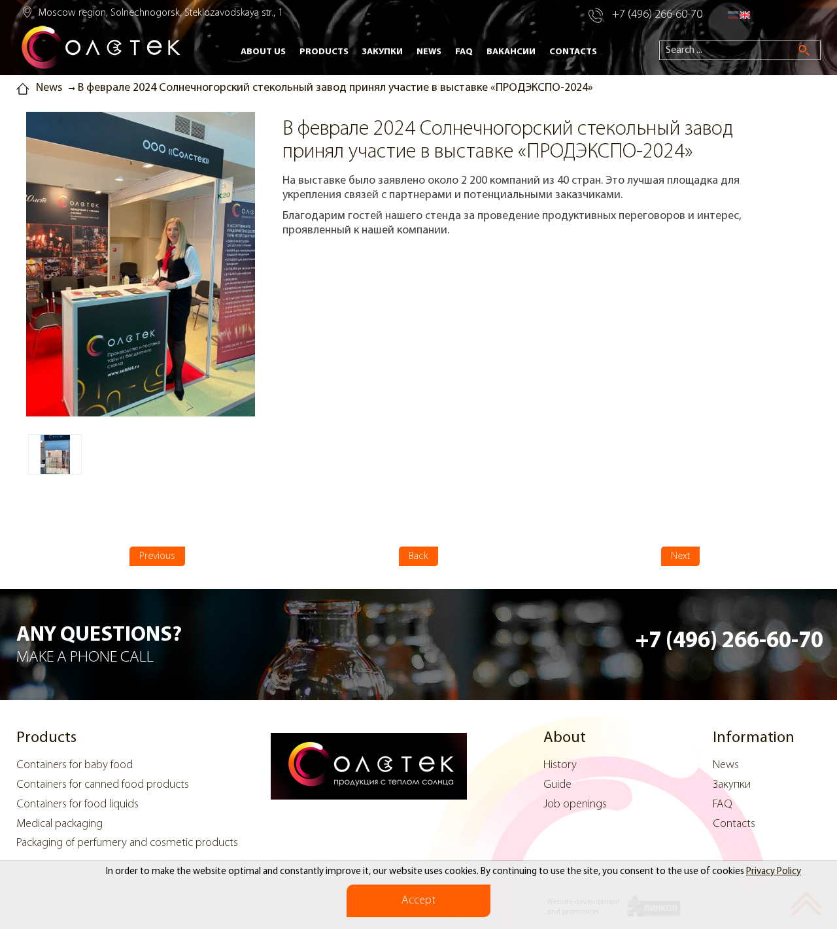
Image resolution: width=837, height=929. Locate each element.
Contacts (573, 52)
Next (680, 556)
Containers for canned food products (102, 785)
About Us (263, 52)
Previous (157, 556)
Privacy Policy (773, 872)
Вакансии (511, 52)
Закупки (382, 52)
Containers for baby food (74, 765)
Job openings (575, 805)
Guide (557, 785)
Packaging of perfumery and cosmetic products (127, 843)
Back (418, 556)
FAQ (464, 52)
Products (324, 52)
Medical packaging (59, 824)
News (429, 52)
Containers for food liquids (77, 805)
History (560, 765)
